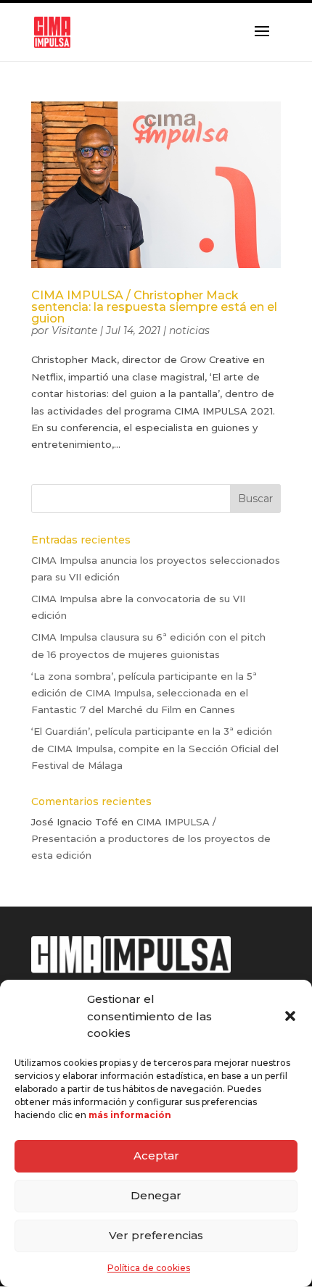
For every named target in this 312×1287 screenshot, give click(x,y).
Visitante (74, 330)
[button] (290, 1016)
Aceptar (156, 1155)
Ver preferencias (156, 1235)
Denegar (156, 1195)
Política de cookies (148, 1267)
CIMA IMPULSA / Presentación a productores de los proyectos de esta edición (151, 839)
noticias (189, 330)
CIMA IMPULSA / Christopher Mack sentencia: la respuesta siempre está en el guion (154, 306)
